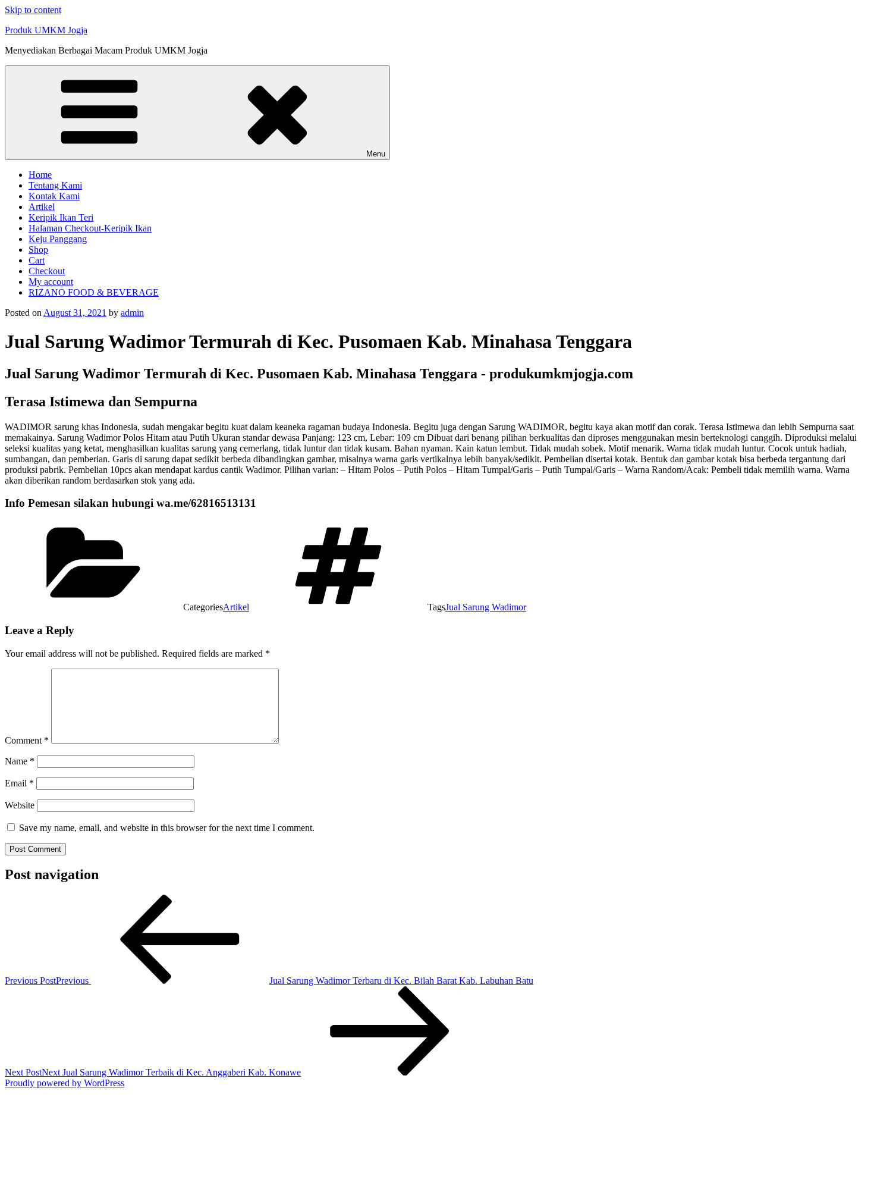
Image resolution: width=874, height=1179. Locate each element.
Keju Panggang (58, 239)
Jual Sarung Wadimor (485, 607)
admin (132, 313)
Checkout (47, 271)
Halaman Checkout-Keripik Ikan (90, 228)
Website (19, 805)
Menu (375, 153)
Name (19, 761)
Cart (37, 260)
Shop (38, 249)
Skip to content (33, 10)
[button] (437, 1141)
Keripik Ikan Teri (61, 217)
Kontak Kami (54, 196)
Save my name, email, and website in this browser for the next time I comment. (167, 828)
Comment (27, 740)
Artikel (42, 207)
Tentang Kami (55, 185)
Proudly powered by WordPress (64, 1083)
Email (19, 783)
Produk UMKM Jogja (46, 30)
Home (40, 175)
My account (51, 282)
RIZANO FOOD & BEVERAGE (94, 292)
